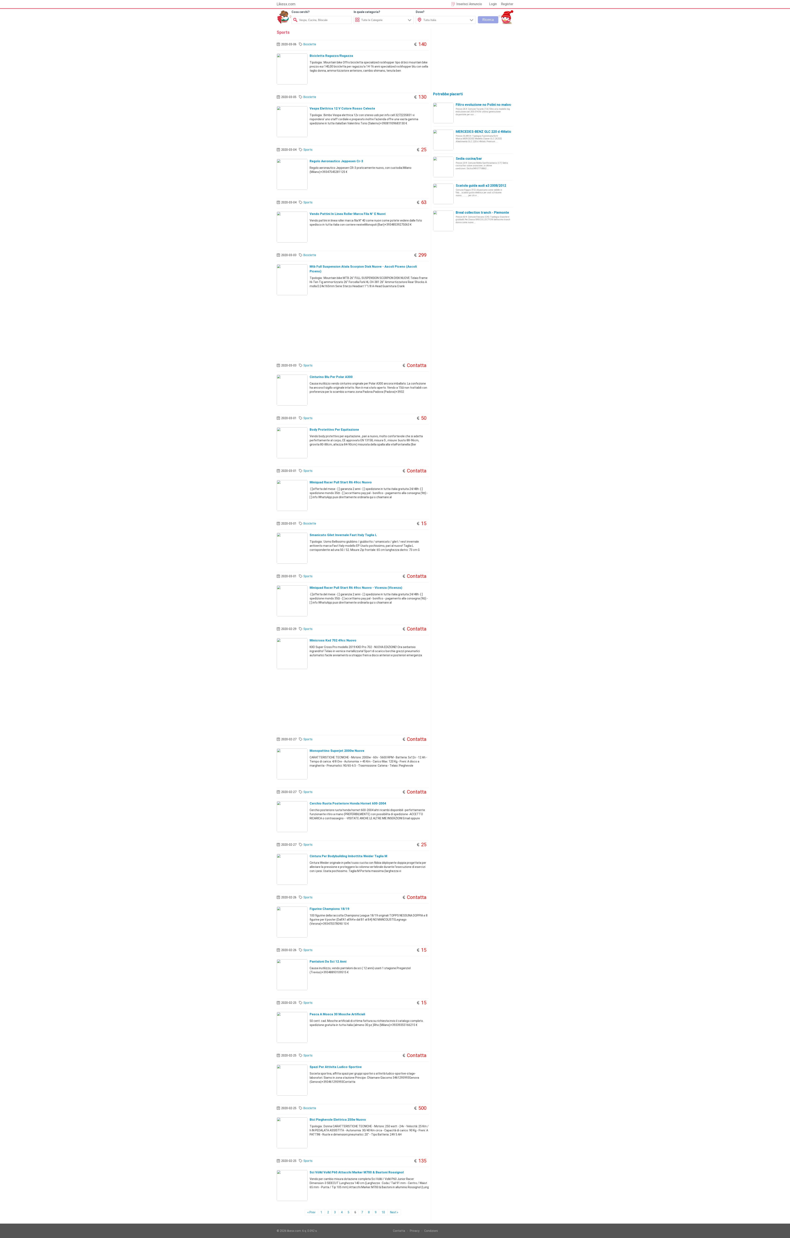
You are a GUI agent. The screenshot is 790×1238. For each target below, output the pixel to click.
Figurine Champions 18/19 (329, 909)
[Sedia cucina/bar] (443, 166)
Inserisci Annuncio (469, 4)
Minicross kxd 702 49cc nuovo (333, 640)
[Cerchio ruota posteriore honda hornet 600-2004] (292, 816)
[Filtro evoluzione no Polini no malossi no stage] (443, 112)
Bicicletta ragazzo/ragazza (331, 56)
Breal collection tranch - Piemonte (482, 212)
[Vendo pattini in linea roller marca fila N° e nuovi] (292, 226)
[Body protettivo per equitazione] (292, 442)
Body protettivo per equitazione (334, 429)
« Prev (311, 1212)
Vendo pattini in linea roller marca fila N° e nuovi (348, 214)
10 (383, 1212)
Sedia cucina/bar (469, 159)
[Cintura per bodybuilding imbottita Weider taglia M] (292, 869)
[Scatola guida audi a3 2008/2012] (443, 193)
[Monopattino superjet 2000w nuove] (292, 763)
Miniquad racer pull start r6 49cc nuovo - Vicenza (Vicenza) (356, 588)
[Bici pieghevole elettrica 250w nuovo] (292, 1132)
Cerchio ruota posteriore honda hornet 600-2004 (348, 803)
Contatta (399, 1230)
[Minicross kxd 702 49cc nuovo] (292, 653)
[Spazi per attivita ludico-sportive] (292, 1080)
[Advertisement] (353, 328)
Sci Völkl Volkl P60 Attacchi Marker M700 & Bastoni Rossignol (357, 1172)
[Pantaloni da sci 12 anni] (292, 974)
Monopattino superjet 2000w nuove (337, 751)
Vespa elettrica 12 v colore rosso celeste (342, 108)
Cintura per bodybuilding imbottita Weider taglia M (348, 856)
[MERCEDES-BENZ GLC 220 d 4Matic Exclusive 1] (443, 139)
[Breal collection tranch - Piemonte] (443, 220)
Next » (394, 1212)
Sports (308, 149)
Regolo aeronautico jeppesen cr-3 (336, 161)
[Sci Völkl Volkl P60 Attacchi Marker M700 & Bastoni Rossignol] (292, 1185)
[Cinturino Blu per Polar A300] (292, 390)
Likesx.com (286, 4)
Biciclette (309, 44)
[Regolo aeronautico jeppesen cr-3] (292, 174)
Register (507, 4)
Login (493, 4)
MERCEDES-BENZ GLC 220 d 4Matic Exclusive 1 (492, 132)
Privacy (414, 1230)
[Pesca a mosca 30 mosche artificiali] (292, 1027)
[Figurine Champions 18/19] (292, 921)
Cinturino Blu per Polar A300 (331, 377)
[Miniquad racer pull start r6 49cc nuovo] (292, 495)
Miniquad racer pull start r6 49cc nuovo (341, 482)
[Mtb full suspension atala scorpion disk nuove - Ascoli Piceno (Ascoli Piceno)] (292, 279)
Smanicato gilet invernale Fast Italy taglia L (343, 535)
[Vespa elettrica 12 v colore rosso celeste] (292, 121)
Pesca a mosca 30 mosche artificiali (337, 1014)
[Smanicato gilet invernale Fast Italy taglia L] (292, 548)
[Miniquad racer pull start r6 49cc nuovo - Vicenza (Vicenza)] (292, 600)
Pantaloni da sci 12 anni (328, 961)
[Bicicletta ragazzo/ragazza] (292, 68)
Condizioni (431, 1230)
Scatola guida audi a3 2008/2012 (481, 186)
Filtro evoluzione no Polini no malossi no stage (492, 105)
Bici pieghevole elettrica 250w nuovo (338, 1119)
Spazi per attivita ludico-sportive (336, 1067)
